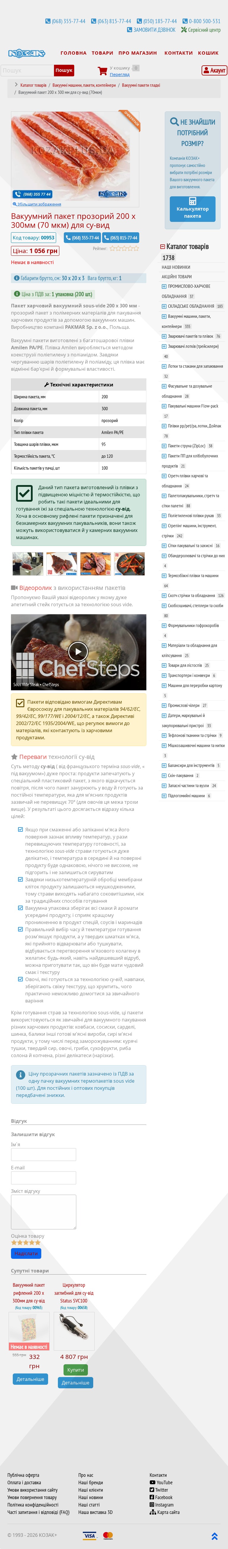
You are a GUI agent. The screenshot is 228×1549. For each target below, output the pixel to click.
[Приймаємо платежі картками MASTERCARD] (108, 1535)
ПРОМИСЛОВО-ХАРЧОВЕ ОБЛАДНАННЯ (186, 291)
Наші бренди (90, 1482)
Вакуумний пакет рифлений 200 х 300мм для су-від (28, 1293)
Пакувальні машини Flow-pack (191, 411)
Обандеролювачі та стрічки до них (194, 560)
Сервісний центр (204, 29)
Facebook (163, 1497)
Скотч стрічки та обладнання (196, 595)
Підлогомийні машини (189, 795)
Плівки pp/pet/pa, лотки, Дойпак (192, 431)
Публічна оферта (23, 1475)
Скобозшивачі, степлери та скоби (193, 610)
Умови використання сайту (32, 1490)
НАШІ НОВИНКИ (176, 267)
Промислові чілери (187, 705)
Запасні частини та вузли (192, 785)
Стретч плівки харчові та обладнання (185, 481)
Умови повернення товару (32, 1497)
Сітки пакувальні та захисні (193, 545)
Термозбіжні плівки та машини (191, 580)
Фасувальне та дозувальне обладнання (187, 391)
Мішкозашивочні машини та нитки (194, 750)
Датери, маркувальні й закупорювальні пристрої (186, 720)
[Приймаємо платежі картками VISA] (90, 1535)
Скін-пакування (183, 775)
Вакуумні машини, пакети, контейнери (186, 321)
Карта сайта (168, 1512)
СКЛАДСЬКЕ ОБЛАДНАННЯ (195, 306)
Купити (75, 1370)
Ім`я (15, 1144)
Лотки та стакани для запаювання (193, 371)
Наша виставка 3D (95, 1512)
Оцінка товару (27, 1236)
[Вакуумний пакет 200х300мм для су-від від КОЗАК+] (95, 563)
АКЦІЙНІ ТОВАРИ (177, 277)
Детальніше (30, 1379)
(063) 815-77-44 (114, 21)
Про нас (85, 1475)
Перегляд (119, 74)
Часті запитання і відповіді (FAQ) (38, 1512)
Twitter (161, 1490)
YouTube (164, 1482)
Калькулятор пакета (193, 212)
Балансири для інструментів (193, 765)
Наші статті (89, 1504)
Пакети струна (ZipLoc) (190, 446)
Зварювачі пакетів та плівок (194, 336)
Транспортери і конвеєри (191, 675)
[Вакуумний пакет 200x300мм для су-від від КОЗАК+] (27, 563)
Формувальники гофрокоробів (191, 630)
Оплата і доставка (24, 1482)
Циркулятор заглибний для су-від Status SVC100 (74, 1293)
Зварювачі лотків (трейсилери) (191, 351)
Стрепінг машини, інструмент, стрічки (189, 530)
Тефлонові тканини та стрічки (194, 735)
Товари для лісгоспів (188, 665)
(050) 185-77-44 (160, 21)
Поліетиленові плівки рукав (194, 515)
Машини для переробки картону (193, 690)
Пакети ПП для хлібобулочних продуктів (190, 461)
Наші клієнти (90, 1490)
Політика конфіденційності (32, 1504)
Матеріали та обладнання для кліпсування (189, 650)
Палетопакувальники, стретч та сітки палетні (190, 500)
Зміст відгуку (25, 1191)
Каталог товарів (186, 251)
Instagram (164, 1504)
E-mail (18, 1167)
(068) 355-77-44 (69, 21)
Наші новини (90, 1497)
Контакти (158, 1475)
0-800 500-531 (205, 21)
